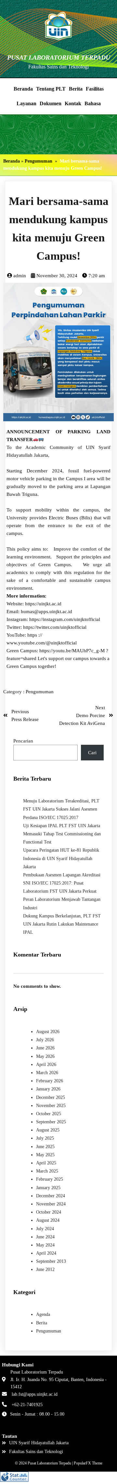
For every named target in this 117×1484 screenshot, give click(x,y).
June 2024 (45, 1236)
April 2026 (46, 1064)
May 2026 (45, 1056)
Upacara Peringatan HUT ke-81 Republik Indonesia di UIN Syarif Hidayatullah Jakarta (61, 858)
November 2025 (51, 1105)
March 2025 (47, 1171)
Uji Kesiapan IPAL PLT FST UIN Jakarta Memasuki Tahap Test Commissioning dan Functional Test (62, 833)
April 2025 (46, 1162)
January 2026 (48, 1089)
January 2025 (48, 1187)
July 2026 (45, 1039)
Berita (41, 1322)
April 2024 (46, 1253)
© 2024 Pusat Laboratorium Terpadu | (44, 1463)
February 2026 (49, 1080)
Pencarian (23, 740)
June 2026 (45, 1047)
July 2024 (45, 1228)
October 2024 (48, 1212)
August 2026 (47, 1031)
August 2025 (47, 1130)
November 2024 (51, 1204)
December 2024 (50, 1195)
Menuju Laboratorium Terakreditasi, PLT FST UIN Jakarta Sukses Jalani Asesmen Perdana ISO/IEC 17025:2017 (61, 809)
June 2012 (45, 1269)
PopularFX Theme (88, 1463)
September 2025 (51, 1121)
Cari (92, 752)
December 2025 (50, 1097)
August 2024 (47, 1220)
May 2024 (45, 1245)
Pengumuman (38, 161)
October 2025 (48, 1113)
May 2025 (45, 1154)
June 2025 (45, 1146)
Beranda (11, 161)
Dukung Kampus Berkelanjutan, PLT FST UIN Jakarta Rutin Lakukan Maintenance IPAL (62, 924)
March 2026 (47, 1072)
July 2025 (45, 1138)
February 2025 (49, 1179)
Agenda (43, 1314)
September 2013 (51, 1261)
